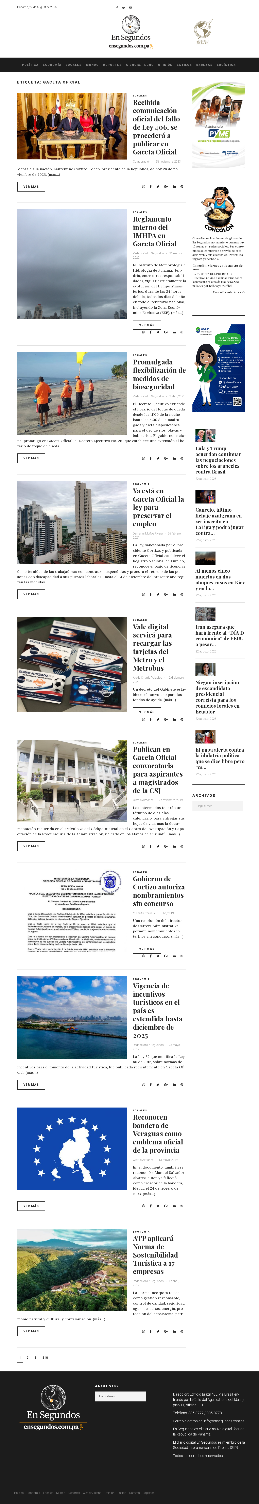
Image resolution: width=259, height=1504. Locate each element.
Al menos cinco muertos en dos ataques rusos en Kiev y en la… (220, 579)
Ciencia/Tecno (140, 64)
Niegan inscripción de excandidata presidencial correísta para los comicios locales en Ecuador (217, 697)
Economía (52, 64)
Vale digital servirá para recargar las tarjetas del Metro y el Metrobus (152, 647)
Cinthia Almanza (143, 800)
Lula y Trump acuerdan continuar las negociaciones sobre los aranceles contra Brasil (218, 460)
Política (30, 64)
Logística (226, 64)
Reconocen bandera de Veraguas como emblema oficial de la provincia (158, 1133)
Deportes (112, 64)
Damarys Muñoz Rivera (148, 533)
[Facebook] (117, 8)
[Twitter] (123, 8)
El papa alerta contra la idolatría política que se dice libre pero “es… (220, 758)
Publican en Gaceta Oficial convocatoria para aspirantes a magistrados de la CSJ (158, 769)
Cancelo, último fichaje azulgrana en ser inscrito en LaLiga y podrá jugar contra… (219, 521)
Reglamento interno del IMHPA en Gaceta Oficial (155, 231)
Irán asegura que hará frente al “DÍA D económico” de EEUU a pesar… (219, 635)
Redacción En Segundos (148, 253)
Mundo (92, 64)
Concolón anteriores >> (229, 292)
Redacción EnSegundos (148, 1045)
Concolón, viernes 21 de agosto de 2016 (217, 267)
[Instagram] (130, 8)
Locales (74, 64)
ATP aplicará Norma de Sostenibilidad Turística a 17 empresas (155, 1254)
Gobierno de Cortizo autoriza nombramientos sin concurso (159, 891)
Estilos (184, 64)
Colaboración (142, 161)
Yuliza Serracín (143, 913)
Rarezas (204, 64)
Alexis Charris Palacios (147, 677)
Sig (45, 1357)
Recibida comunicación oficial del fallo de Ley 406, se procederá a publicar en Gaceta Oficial (156, 126)
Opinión (165, 64)
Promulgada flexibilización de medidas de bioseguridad (159, 374)
